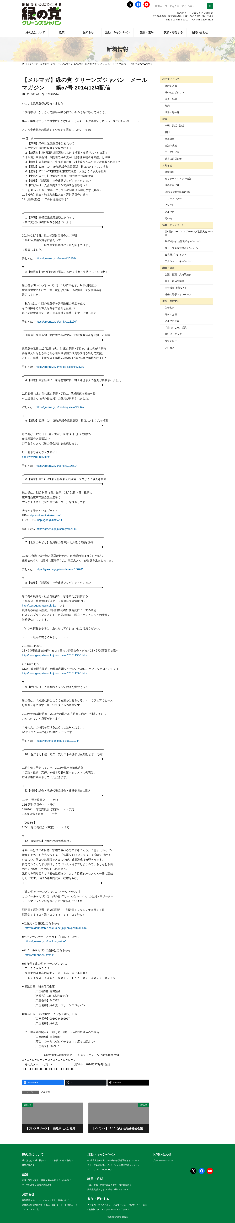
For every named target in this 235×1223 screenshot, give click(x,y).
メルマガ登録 (172, 320)
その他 (168, 218)
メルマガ (45, 1092)
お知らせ (167, 165)
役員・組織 (171, 99)
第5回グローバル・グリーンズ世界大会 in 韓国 (189, 233)
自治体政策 (171, 145)
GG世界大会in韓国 (96, 1160)
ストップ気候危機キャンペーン (182, 248)
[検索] (210, 6)
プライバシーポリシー (163, 1160)
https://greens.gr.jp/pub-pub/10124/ (57, 740)
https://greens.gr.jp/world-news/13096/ (59, 569)
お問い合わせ (162, 1154)
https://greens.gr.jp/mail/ (39, 954)
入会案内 (169, 307)
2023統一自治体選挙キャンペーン (183, 241)
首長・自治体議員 (174, 281)
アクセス (169, 347)
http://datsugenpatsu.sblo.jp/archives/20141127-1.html (55, 673)
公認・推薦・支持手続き (178, 274)
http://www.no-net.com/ (36, 456)
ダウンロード (172, 340)
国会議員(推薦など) (175, 287)
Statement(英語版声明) (177, 191)
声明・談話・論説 (174, 125)
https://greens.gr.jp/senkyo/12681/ (56, 465)
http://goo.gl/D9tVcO (49, 520)
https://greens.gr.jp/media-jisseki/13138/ (60, 366)
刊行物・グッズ (173, 334)
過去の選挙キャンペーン (178, 294)
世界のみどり (172, 185)
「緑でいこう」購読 (175, 327)
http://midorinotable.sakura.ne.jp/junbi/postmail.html (56, 928)
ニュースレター (173, 198)
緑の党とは (171, 85)
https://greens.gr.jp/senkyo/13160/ (56, 321)
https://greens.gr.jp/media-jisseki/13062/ (60, 407)
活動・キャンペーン (173, 225)
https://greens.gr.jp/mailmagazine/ (45, 941)
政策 (164, 118)
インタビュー (172, 205)
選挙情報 (169, 172)
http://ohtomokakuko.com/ (44, 515)
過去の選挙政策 (173, 158)
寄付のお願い (172, 314)
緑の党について (170, 79)
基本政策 (169, 138)
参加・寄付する (170, 301)
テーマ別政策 (172, 152)
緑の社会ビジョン (174, 92)
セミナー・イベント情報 (178, 178)
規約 (167, 105)
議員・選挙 (168, 267)
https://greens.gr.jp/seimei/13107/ (56, 258)
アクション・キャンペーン (179, 261)
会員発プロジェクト (175, 254)
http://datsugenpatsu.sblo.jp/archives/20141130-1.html (55, 655)
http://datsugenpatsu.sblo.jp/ (39, 605)
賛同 (167, 132)
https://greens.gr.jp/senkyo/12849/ (56, 529)
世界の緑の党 (172, 112)
